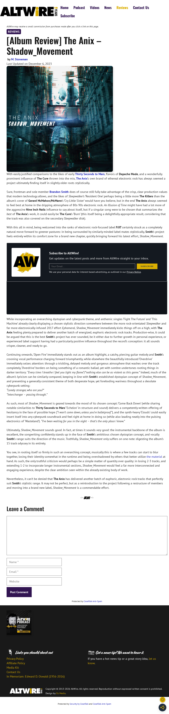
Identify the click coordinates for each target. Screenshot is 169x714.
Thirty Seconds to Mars (90, 174)
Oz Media (61, 693)
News (108, 7)
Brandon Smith (59, 192)
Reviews (122, 7)
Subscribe (67, 15)
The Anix (81, 178)
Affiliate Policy (16, 663)
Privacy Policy (15, 659)
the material (154, 457)
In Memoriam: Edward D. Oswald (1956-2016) (36, 676)
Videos (94, 7)
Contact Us (141, 7)
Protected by (87, 601)
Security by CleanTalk (79, 703)
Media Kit (13, 667)
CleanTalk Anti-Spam (93, 601)
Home (64, 7)
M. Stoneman (19, 59)
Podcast (79, 7)
